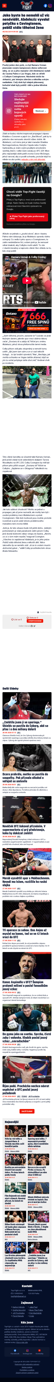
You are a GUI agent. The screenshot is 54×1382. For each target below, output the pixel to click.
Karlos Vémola (32, 1239)
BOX (6, 1239)
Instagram (27, 1353)
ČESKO (24, 1096)
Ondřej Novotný (19, 1310)
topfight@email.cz (18, 1296)
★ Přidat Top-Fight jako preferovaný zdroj (27, 217)
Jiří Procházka (33, 1096)
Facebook (15, 1353)
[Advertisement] (27, 427)
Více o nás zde (22, 1342)
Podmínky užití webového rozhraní (27, 1364)
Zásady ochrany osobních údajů (27, 1373)
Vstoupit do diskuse (35, 621)
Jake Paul (33, 1307)
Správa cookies (27, 1367)
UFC (21, 31)
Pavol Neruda (18, 1316)
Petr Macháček (35, 1313)
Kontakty (39, 1353)
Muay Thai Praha (36, 1310)
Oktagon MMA (14, 1151)
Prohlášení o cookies (27, 1370)
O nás (31, 1316)
